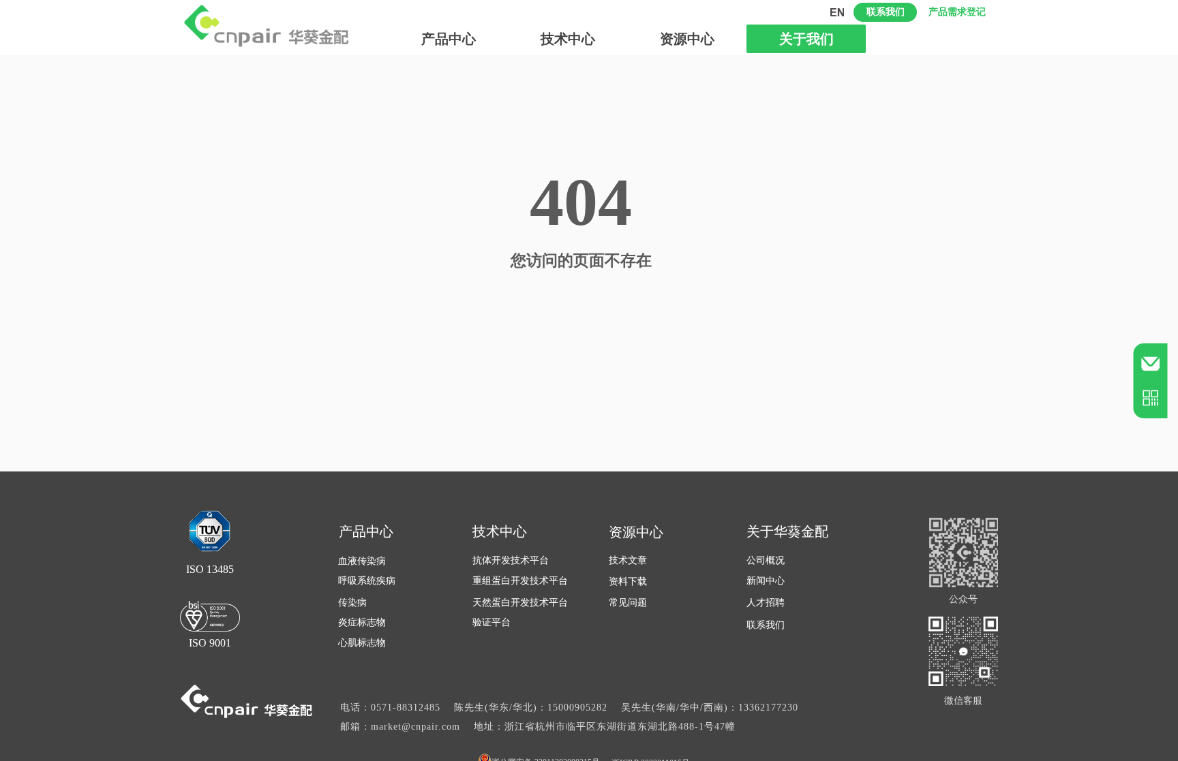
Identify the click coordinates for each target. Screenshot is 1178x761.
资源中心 (687, 38)
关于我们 (806, 38)
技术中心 (568, 38)
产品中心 (448, 38)
